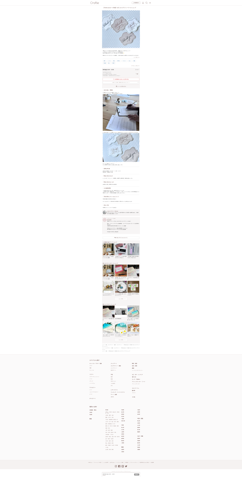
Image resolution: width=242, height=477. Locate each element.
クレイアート (114, 363)
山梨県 (122, 431)
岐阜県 (122, 436)
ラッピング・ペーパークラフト (118, 392)
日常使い (118, 60)
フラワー (91, 374)
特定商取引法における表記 (144, 462)
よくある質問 (105, 462)
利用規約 (126, 462)
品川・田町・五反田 (109, 438)
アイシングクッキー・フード (138, 381)
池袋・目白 (107, 428)
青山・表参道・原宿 (109, 443)
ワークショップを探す (98, 462)
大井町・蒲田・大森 (109, 415)
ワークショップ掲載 (119, 462)
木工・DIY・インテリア (137, 374)
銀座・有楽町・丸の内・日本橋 (111, 445)
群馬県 (122, 414)
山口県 (138, 425)
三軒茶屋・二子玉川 (109, 434)
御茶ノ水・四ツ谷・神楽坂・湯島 (112, 425)
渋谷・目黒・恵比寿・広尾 (110, 432)
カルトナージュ (135, 388)
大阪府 (138, 409)
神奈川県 (123, 420)
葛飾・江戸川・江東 (109, 417)
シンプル (109, 60)
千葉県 (122, 418)
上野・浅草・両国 (108, 430)
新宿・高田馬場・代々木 (110, 423)
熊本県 (138, 442)
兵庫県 (138, 412)
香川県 (138, 429)
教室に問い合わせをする (121, 237)
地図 (137, 73)
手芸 (112, 374)
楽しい (130, 60)
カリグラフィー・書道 (116, 365)
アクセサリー (92, 387)
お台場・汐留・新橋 (109, 449)
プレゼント (124, 60)
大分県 (138, 445)
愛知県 (122, 440)
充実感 (105, 63)
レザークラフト (114, 389)
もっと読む (136, 57)
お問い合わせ (112, 462)
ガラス (112, 396)
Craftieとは (90, 462)
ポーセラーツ (92, 398)
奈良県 (138, 414)
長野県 (122, 434)
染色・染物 (134, 365)
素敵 (134, 60)
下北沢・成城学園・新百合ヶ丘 (111, 419)
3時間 (113, 63)
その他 (133, 397)
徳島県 (138, 427)
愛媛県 (138, 431)
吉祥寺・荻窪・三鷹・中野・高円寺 (112, 436)
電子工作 (134, 376)
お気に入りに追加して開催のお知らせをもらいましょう (125, 82)
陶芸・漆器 (134, 363)
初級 (114, 60)
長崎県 (138, 440)
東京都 (106, 409)
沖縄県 (138, 449)
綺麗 (104, 60)
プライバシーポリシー (134, 462)
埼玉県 (122, 416)
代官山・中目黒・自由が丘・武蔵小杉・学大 (112, 413)
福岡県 (138, 438)
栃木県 (122, 412)
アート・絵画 (114, 394)
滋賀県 (122, 449)
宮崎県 (138, 447)
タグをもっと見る (134, 65)
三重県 (122, 442)
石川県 (122, 429)
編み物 (133, 390)
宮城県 (90, 414)
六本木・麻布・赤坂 (109, 440)
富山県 (122, 427)
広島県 (138, 423)
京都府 (122, 451)
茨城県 (122, 409)
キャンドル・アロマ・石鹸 (95, 363)
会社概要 (152, 462)
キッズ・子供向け (136, 379)
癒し (109, 63)
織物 (133, 368)
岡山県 (138, 420)
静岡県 (122, 438)
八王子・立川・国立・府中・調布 (112, 421)
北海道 (90, 412)
